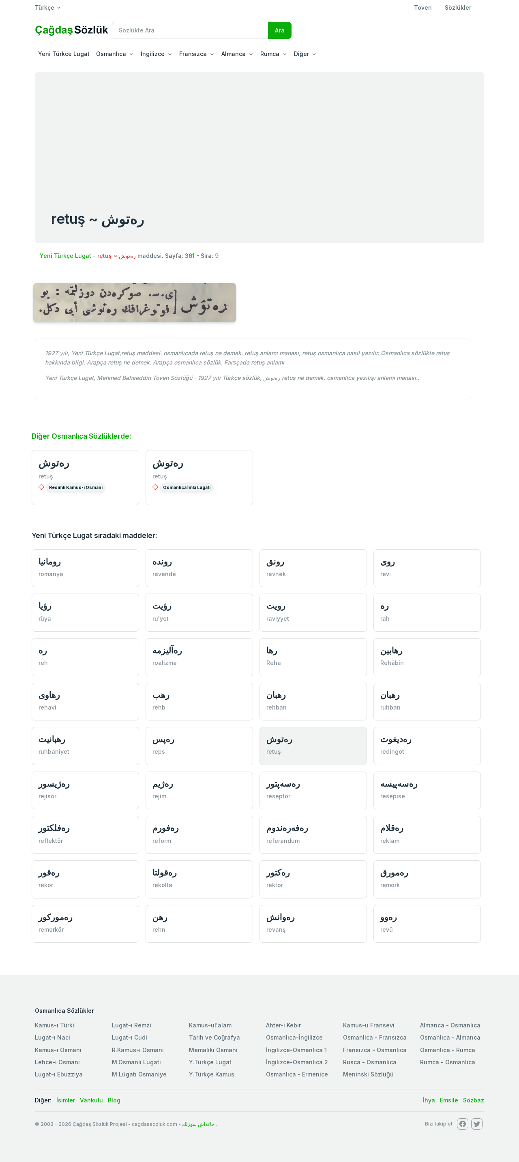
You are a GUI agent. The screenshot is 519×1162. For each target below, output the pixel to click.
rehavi (47, 707)
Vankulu (91, 1100)
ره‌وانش (280, 917)
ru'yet (160, 618)
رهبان (276, 695)
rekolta (162, 884)
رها (271, 650)
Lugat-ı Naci (52, 1037)
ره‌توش (54, 463)
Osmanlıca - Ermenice (297, 1074)
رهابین (391, 650)
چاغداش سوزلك (198, 1124)
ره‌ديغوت (396, 739)
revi (385, 573)
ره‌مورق (394, 872)
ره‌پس (163, 739)
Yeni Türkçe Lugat (64, 53)
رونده (162, 561)
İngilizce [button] (153, 53)
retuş (46, 476)
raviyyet (277, 618)
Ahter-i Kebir (283, 1025)
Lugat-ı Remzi (131, 1025)
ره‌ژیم (162, 783)
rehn (158, 929)
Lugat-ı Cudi (129, 1037)
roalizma (164, 662)
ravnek (276, 573)
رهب (160, 695)
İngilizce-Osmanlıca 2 (297, 1062)
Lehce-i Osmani (57, 1062)
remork (390, 884)
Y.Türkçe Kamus (211, 1074)
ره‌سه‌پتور (283, 783)
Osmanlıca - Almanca (450, 1037)
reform (161, 840)
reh (43, 662)
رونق (275, 561)
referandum (283, 840)
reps (158, 751)
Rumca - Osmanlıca (447, 1062)
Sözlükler (458, 7)
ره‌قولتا (164, 872)
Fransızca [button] (193, 53)
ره (384, 605)
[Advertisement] (259, 133)
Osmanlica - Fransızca (375, 1037)
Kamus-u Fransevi (369, 1025)
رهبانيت (52, 739)
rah (385, 618)
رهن (159, 917)
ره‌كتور (278, 872)
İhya (429, 1100)
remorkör (51, 929)
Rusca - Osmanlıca (370, 1062)
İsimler (65, 1100)
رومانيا (50, 561)
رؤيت (162, 605)
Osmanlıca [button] (111, 53)
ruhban (390, 707)
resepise (392, 796)
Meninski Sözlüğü (368, 1074)
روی (387, 561)
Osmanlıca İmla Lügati (186, 487)
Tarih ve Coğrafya (214, 1037)
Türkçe (44, 7)
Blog (114, 1100)
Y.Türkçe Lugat (210, 1062)
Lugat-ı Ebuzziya (59, 1074)
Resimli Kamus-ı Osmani (76, 487)
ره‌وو (388, 917)
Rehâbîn (392, 662)
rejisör (47, 796)
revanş (276, 929)
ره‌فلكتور (54, 828)
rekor (46, 884)
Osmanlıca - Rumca (447, 1049)
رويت (275, 605)
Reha (273, 662)
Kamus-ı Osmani (58, 1049)
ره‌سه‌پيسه (399, 783)
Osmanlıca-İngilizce (294, 1037)
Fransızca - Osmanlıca (375, 1049)
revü (386, 929)
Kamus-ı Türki (54, 1025)
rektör (274, 884)
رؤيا (45, 605)
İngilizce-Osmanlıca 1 (296, 1049)
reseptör (278, 796)
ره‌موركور (56, 917)
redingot (392, 751)
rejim (159, 796)
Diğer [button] (301, 53)
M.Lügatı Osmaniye (139, 1074)
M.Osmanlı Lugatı (136, 1062)
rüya (45, 618)
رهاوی (49, 695)
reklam (389, 840)
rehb (158, 707)
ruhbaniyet (54, 751)
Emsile (449, 1100)
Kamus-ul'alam (210, 1025)
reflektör (51, 840)
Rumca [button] (269, 53)
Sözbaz (473, 1100)
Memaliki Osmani (213, 1049)
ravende (164, 573)
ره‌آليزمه (167, 650)
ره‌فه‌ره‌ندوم (287, 828)
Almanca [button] (233, 53)
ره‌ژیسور (54, 783)
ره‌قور (49, 872)
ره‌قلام (391, 828)
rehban (276, 707)
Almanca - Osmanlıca (450, 1025)
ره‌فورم (165, 828)
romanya (51, 573)
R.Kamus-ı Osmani (138, 1049)
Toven (423, 7)
